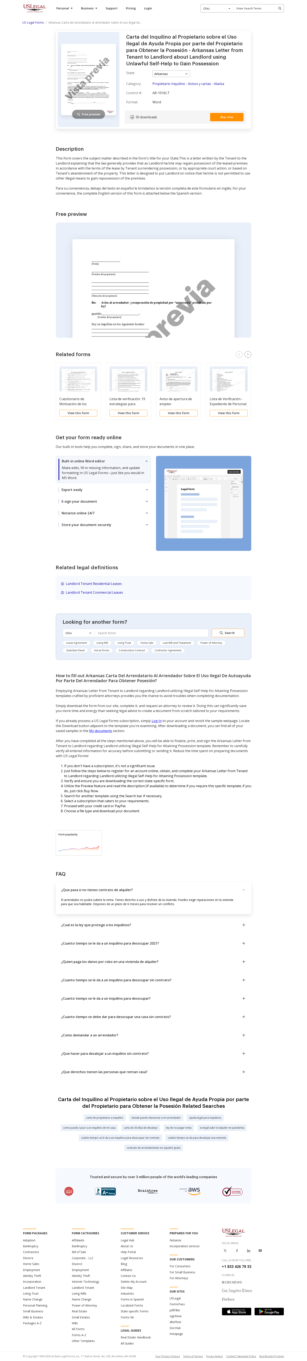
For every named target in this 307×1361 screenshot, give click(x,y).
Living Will (102, 643)
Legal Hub (127, 1240)
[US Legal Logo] (233, 1232)
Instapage (176, 1334)
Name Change (32, 1299)
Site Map (127, 1288)
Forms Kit (127, 1317)
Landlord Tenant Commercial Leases (94, 592)
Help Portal (128, 1252)
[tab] (103, 469)
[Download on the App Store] (236, 1311)
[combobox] (217, 8)
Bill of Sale (79, 1252)
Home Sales (31, 1264)
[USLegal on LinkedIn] (248, 1250)
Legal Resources (132, 1258)
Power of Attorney (211, 643)
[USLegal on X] (225, 1250)
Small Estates (81, 1317)
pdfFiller (175, 1310)
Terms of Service (193, 1356)
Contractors (31, 1252)
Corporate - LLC (83, 1258)
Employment (31, 1270)
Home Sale (147, 643)
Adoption (29, 1240)
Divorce (28, 1258)
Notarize (175, 1240)
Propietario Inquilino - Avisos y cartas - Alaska (188, 83)
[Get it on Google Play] (269, 1311)
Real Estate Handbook (136, 1337)
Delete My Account (134, 1282)
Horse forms (101, 650)
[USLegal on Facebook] (236, 1250)
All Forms (78, 1329)
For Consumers (180, 1266)
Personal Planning (35, 1305)
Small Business (33, 1311)
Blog (124, 1264)
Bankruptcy (30, 1246)
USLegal (175, 1298)
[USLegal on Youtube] (260, 1250)
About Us (127, 1246)
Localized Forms (132, 1305)
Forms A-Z (79, 1335)
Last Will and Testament (177, 643)
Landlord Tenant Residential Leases (94, 583)
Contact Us (128, 1276)
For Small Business (182, 1272)
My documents (100, 731)
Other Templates (83, 1341)
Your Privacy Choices (167, 1356)
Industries (127, 1293)
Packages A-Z (32, 1323)
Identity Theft (32, 1276)
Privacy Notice (214, 1356)
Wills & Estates (33, 1317)
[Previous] (239, 354)
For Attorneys (179, 1278)
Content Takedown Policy (241, 1356)
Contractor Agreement (168, 650)
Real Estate (79, 1311)
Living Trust (124, 643)
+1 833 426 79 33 (236, 1266)
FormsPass (177, 1304)
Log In (157, 720)
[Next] (248, 354)
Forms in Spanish (132, 1299)
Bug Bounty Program (271, 1356)
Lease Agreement (76, 643)
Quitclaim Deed (75, 650)
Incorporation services (185, 1246)
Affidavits (78, 1240)
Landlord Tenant (34, 1288)
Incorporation (32, 1282)
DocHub (175, 1328)
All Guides (127, 1343)
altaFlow (175, 1322)
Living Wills (79, 1293)
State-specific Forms (134, 1311)
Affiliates (126, 1270)
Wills (75, 1323)
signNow (175, 1316)
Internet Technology (85, 1282)
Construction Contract (132, 650)
